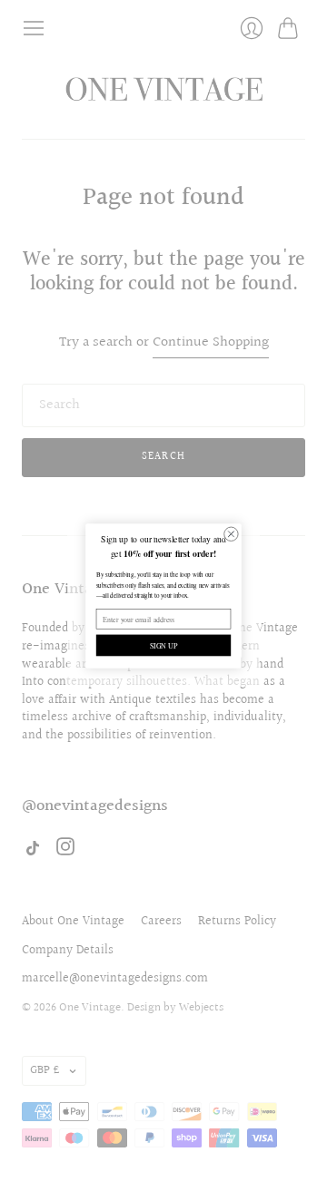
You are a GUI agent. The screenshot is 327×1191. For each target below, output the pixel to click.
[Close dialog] (231, 534)
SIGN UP (164, 645)
